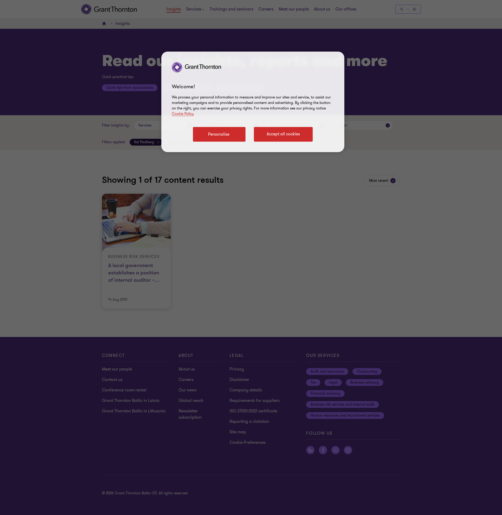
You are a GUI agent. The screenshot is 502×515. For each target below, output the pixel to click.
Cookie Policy (183, 113)
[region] (252, 102)
